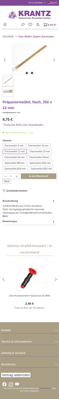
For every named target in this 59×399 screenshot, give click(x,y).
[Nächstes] (54, 59)
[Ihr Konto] (38, 24)
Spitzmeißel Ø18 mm (15, 168)
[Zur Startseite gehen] (29, 14)
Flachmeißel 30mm (39, 157)
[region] (30, 279)
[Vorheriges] (5, 59)
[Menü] (5, 24)
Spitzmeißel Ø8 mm (14, 163)
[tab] (29, 208)
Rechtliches (8, 364)
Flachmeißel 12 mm (15, 151)
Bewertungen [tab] (10, 221)
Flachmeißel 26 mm (14, 157)
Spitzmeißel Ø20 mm (41, 168)
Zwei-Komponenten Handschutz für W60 (29, 296)
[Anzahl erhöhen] (17, 176)
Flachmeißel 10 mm (38, 145)
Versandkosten (45, 388)
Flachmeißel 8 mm (13, 145)
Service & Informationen (16, 341)
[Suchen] (22, 24)
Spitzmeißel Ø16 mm (40, 163)
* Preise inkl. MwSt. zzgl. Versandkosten (23, 124)
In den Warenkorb (38, 176)
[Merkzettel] (30, 24)
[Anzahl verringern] (6, 176)
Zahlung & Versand (13, 353)
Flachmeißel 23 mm (40, 151)
